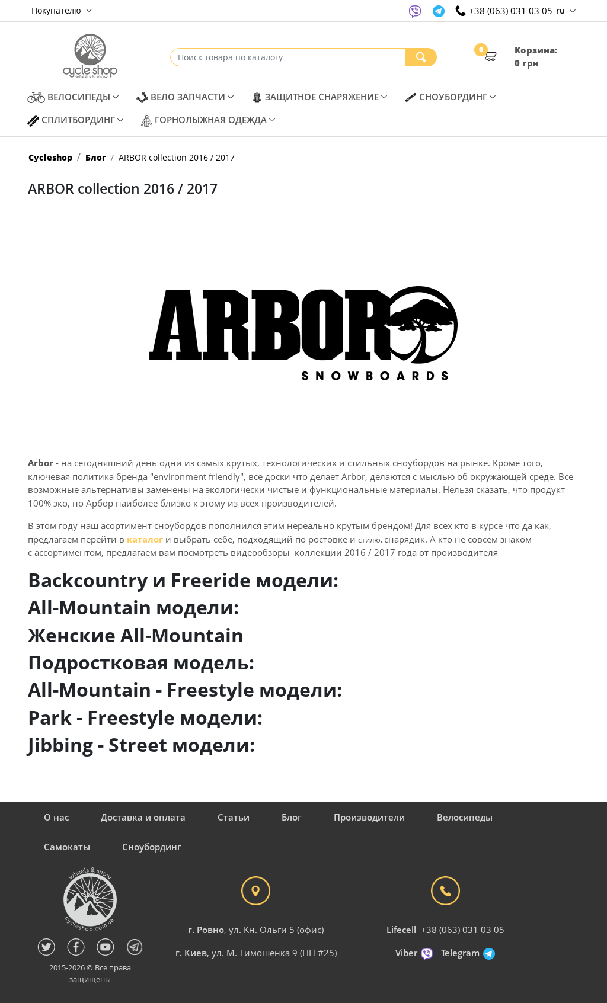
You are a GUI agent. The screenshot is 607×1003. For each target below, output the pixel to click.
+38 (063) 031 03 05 (462, 929)
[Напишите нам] (415, 10)
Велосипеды (465, 817)
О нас (56, 817)
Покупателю (57, 10)
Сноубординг (151, 847)
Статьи (234, 817)
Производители (369, 817)
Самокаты (67, 847)
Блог (95, 157)
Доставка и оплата (143, 817)
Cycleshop (50, 157)
